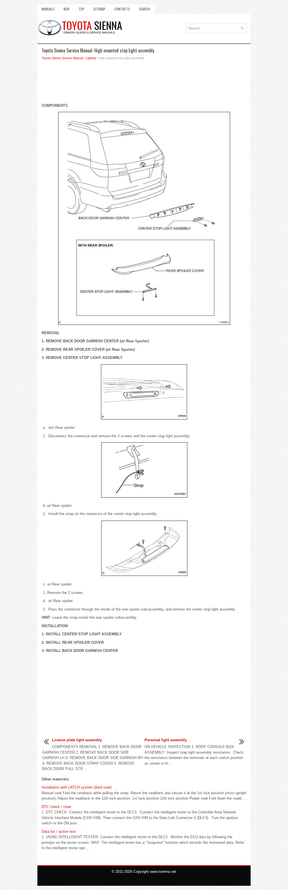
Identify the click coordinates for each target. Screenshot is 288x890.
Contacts (122, 8)
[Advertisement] (144, 83)
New (66, 8)
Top (81, 8)
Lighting (91, 58)
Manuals (48, 8)
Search (144, 8)
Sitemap (99, 8)
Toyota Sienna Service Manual (62, 58)
